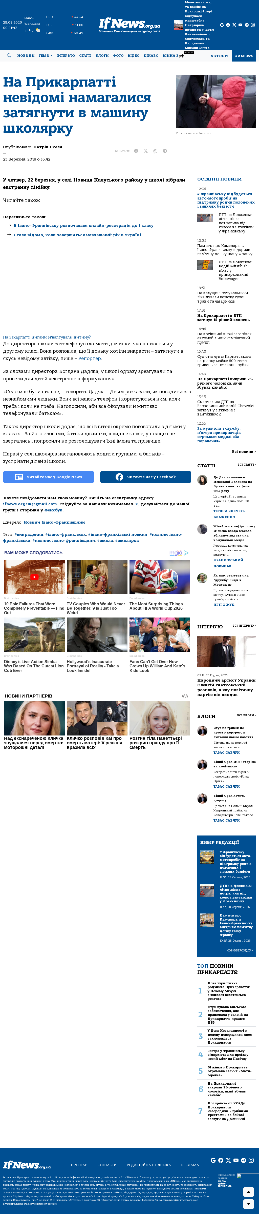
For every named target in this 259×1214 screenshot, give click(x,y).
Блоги (102, 56)
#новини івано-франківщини (63, 540)
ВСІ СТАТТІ (247, 464)
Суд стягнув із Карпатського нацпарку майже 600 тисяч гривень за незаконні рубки (224, 360)
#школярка (127, 540)
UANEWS (243, 56)
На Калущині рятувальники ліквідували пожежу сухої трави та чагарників (222, 297)
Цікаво (151, 56)
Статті (85, 56)
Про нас (79, 1165)
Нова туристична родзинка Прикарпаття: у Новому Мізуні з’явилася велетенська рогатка (229, 991)
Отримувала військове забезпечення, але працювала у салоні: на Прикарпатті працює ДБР (228, 1014)
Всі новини (244, 452)
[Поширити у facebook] (136, 151)
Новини (26, 56)
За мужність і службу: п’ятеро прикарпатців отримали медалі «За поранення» (219, 434)
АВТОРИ (219, 56)
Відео (134, 56)
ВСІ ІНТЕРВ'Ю (244, 625)
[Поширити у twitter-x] (145, 151)
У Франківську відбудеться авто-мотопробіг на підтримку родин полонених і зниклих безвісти (226, 200)
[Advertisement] (97, 292)
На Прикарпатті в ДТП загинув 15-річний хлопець (223, 317)
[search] (9, 56)
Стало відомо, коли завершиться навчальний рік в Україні (77, 235)
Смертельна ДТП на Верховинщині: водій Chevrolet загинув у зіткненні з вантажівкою (226, 408)
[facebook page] (228, 25)
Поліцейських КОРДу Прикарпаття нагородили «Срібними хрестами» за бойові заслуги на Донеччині (228, 1111)
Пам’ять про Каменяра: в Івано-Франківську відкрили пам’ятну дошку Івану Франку (224, 250)
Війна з (178, 55)
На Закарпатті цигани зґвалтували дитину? (47, 337)
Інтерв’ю (65, 56)
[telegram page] (247, 25)
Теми (44, 56)
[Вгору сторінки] (248, 1192)
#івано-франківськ (65, 534)
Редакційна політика (149, 1165)
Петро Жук (223, 605)
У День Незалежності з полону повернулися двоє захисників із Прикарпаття (230, 1036)
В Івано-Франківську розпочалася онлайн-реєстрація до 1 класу (84, 225)
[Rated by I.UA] (248, 1177)
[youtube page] (240, 25)
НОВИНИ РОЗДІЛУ (240, 950)
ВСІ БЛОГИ (246, 715)
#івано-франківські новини (117, 534)
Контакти (107, 1165)
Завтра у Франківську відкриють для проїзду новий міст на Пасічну (228, 1055)
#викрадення (28, 534)
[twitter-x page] (234, 25)
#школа (105, 540)
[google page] (222, 25)
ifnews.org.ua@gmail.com (30, 504)
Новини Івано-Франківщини (54, 522)
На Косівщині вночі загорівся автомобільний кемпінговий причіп (224, 338)
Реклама (190, 1165)
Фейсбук (53, 510)
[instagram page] (253, 25)
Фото (118, 56)
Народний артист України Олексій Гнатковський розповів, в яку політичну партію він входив (226, 687)
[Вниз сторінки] (248, 1204)
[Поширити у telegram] (164, 151)
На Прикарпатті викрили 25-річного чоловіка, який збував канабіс (225, 383)
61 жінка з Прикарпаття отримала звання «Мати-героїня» (230, 1071)
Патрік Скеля (47, 147)
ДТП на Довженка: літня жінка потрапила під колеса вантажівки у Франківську (236, 223)
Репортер (89, 358)
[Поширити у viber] (155, 151)
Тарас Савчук (226, 752)
